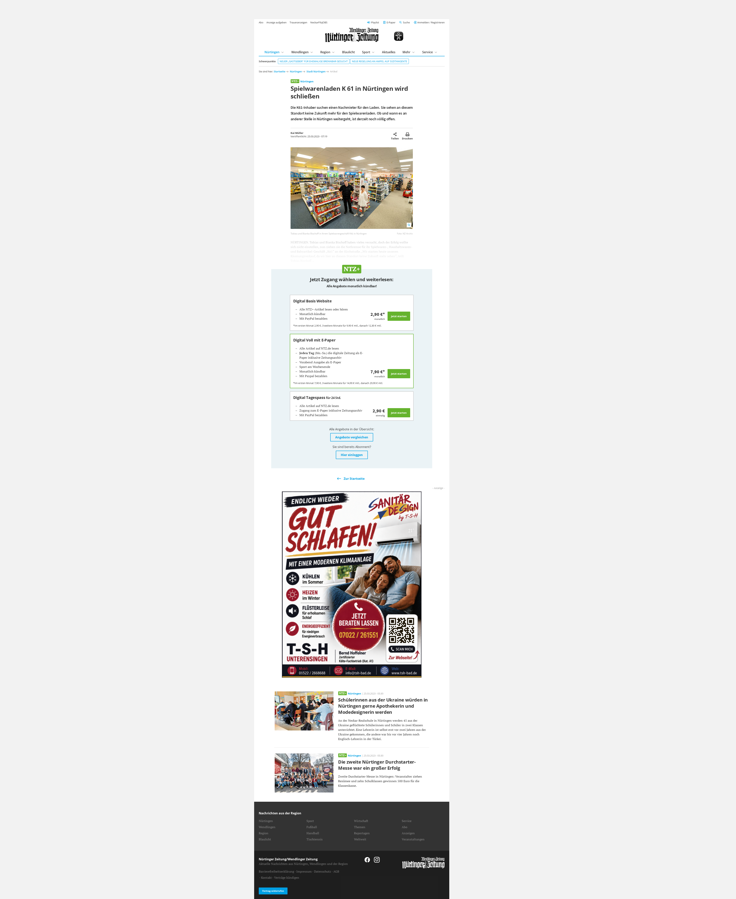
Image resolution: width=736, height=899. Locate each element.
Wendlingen (300, 52)
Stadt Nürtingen (315, 71)
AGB (336, 871)
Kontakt (266, 877)
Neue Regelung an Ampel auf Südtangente (379, 61)
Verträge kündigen (286, 877)
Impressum (304, 871)
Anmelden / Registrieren (431, 22)
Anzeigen (408, 833)
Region (325, 52)
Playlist (375, 22)
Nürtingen (271, 52)
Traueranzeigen (298, 22)
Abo (261, 22)
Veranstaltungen (413, 839)
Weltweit (360, 839)
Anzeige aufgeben (276, 22)
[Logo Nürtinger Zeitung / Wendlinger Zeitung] (352, 35)
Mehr (406, 52)
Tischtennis (314, 839)
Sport (366, 52)
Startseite (279, 71)
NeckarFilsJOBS (318, 22)
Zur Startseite (354, 479)
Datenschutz (322, 871)
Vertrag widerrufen (273, 890)
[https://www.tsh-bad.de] (351, 584)
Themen (359, 827)
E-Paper (391, 22)
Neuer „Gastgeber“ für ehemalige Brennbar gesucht (314, 61)
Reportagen (362, 833)
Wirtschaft (361, 821)
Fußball (311, 827)
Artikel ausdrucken (407, 134)
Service (427, 52)
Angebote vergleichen (351, 437)
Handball (312, 833)
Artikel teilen (395, 134)
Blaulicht (348, 52)
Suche (406, 22)
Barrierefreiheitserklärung (276, 871)
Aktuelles (388, 52)
